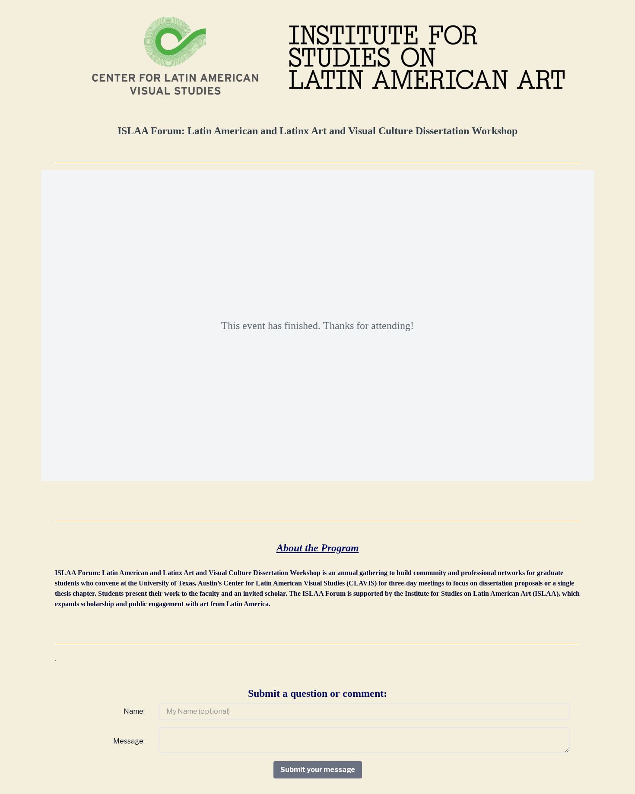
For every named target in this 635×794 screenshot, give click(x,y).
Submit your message (317, 770)
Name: (134, 711)
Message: (129, 741)
